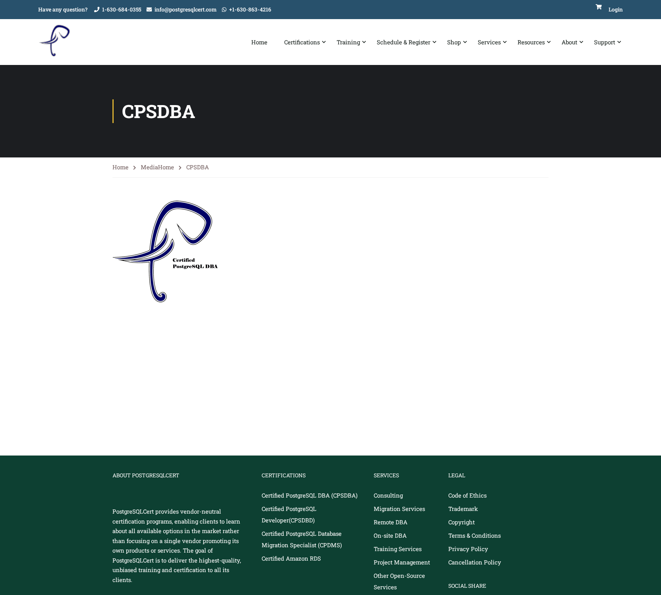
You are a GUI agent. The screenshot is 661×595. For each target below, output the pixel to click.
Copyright (461, 522)
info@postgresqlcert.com (186, 9)
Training (348, 42)
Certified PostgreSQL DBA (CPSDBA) (310, 495)
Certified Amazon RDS (291, 558)
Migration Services (399, 508)
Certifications (302, 42)
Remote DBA (390, 522)
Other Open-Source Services (399, 581)
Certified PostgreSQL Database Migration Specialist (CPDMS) (302, 539)
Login (616, 9)
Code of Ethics (467, 495)
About (569, 42)
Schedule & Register (403, 42)
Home (259, 42)
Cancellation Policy (474, 562)
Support (604, 42)
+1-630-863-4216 (250, 9)
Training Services (398, 549)
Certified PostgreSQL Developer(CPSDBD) (289, 514)
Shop (454, 42)
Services (489, 42)
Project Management (402, 562)
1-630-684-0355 (121, 9)
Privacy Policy (468, 549)
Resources (531, 42)
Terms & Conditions (474, 535)
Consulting (388, 495)
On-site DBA (390, 535)
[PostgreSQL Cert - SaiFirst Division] (57, 42)
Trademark (463, 508)
